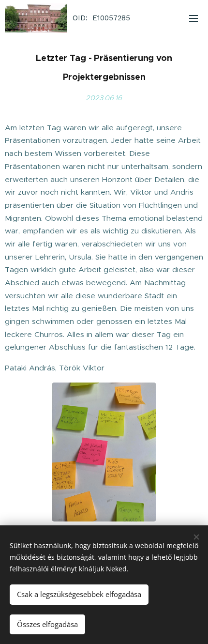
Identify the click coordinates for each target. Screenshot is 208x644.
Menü (193, 18)
